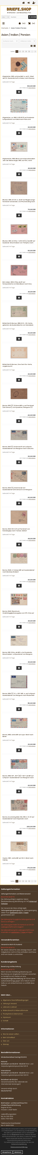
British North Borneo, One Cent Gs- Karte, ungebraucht (17, 365)
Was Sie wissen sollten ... (11, 1034)
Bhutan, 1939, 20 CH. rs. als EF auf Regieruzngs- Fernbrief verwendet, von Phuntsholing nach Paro (19, 201)
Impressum (7, 1017)
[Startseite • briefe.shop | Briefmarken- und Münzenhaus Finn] (19, 10)
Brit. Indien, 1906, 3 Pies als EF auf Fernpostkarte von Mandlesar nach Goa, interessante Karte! (17, 284)
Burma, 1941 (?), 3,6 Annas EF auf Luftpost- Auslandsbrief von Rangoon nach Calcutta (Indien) (18, 448)
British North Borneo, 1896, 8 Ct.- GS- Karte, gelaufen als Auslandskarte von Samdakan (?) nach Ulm (18, 325)
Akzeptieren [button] (6, 1152)
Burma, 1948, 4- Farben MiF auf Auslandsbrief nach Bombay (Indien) (18, 571)
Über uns (6, 1041)
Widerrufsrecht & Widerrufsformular (15, 1010)
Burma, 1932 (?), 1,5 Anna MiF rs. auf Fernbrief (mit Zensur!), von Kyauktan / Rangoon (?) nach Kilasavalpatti (18, 407)
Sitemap (6, 1044)
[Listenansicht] (34, 45)
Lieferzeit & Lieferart (10, 1007)
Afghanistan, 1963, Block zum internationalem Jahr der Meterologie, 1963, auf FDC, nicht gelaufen (19, 160)
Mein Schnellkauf (9, 1037)
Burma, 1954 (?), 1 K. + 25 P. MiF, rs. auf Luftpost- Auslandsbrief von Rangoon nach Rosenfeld (19, 694)
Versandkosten (31, 87)
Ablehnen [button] (17, 1152)
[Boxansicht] (31, 45)
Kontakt (5, 1021)
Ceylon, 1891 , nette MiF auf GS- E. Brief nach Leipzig (18, 859)
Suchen (32, 17)
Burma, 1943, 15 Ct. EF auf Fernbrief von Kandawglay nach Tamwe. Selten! (16, 530)
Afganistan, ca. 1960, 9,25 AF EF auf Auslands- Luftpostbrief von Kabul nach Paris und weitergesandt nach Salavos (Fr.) (18, 119)
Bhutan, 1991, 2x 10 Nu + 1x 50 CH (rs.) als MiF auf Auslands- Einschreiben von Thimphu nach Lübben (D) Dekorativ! (19, 243)
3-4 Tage (12, 82)
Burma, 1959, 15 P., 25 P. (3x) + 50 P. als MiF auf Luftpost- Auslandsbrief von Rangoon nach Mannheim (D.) (18, 777)
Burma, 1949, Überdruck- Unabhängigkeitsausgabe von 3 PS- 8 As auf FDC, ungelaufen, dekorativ (18, 613)
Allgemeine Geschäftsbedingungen (15, 1000)
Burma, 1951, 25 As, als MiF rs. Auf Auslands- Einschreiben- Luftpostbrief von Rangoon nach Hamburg (17, 654)
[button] (5, 17)
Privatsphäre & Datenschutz (13, 1014)
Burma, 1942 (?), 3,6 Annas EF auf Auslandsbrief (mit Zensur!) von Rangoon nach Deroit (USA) (17, 489)
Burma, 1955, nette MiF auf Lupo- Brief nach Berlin (18, 735)
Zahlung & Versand (10, 1004)
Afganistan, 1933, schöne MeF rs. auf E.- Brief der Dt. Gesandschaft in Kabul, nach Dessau (18, 77)
